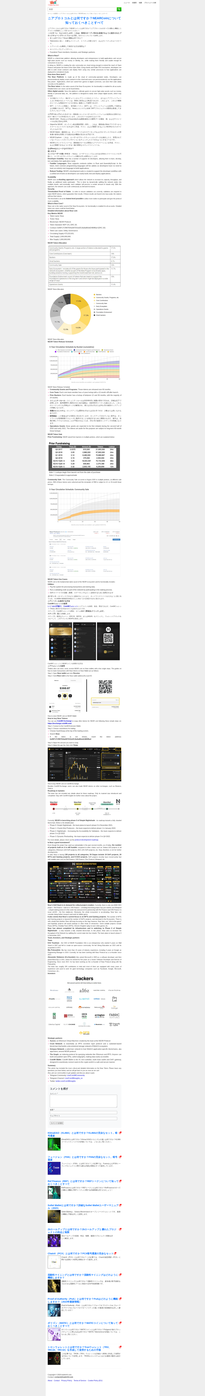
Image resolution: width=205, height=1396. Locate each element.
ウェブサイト (55, 1116)
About (50, 1380)
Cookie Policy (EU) (95, 1380)
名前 (52, 1110)
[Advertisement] (141, 38)
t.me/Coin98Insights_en (74, 1078)
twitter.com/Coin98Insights (66, 1081)
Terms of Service (80, 1380)
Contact (57, 1380)
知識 (140, 3)
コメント (54, 1093)
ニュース (127, 3)
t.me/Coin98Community (76, 1075)
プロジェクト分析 (150, 3)
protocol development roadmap (86, 840)
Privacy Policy (66, 1380)
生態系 (134, 3)
